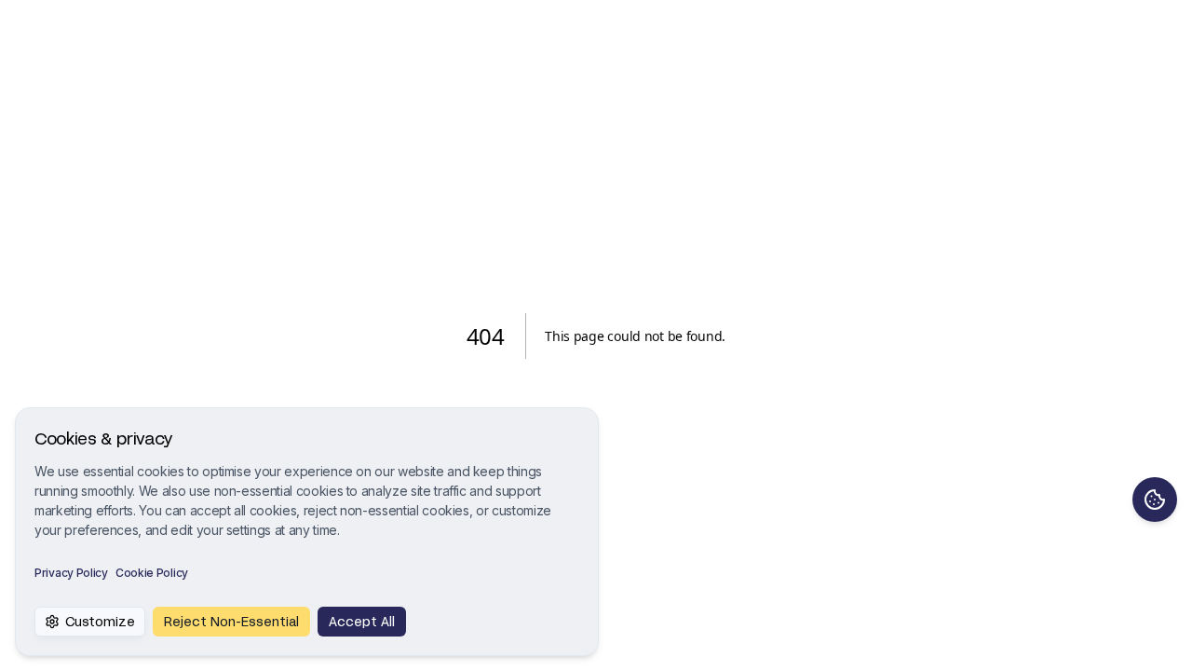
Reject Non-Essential (231, 621)
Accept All (362, 621)
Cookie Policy (151, 573)
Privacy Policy (71, 573)
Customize (100, 621)
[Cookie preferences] (1154, 499)
